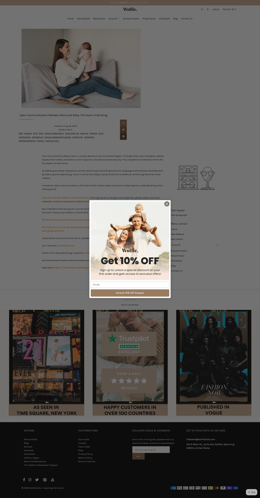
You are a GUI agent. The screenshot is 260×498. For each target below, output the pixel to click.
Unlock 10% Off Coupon (130, 293)
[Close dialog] (167, 203)
